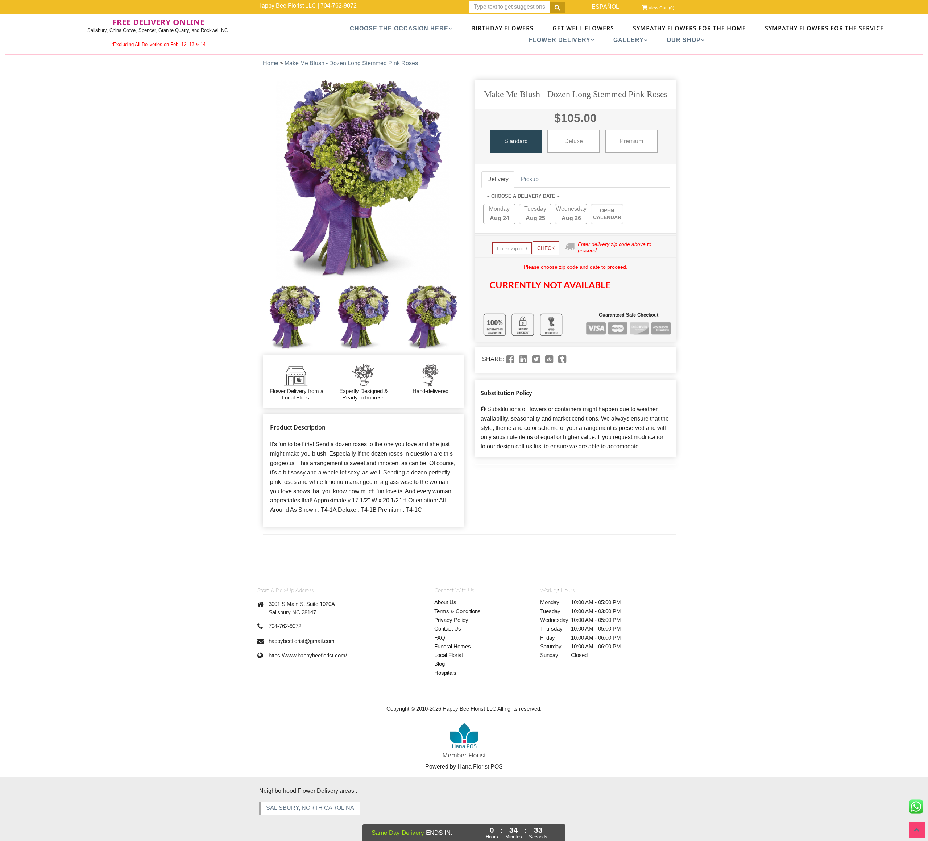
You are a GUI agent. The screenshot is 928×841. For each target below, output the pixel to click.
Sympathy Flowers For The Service (824, 28)
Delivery (498, 179)
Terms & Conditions (457, 611)
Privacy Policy (451, 620)
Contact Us (447, 628)
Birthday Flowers (502, 28)
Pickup (530, 179)
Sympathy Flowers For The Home (689, 28)
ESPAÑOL (605, 7)
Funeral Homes (452, 646)
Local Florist (448, 655)
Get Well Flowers (583, 28)
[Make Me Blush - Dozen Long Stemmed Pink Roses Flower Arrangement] (295, 317)
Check (546, 248)
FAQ (439, 638)
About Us (445, 602)
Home (270, 63)
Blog (439, 664)
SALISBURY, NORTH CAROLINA (310, 808)
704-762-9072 (338, 6)
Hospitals (445, 673)
